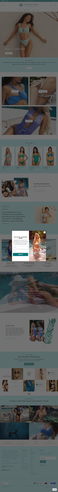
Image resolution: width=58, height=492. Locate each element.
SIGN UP (20, 254)
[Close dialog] (45, 232)
